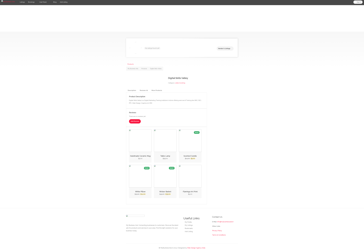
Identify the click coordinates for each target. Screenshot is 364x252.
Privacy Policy (217, 231)
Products (130, 64)
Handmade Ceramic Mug (140, 156)
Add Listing (63, 2)
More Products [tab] (157, 90)
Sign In (358, 2)
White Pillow (140, 192)
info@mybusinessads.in (225, 222)
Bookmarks (189, 228)
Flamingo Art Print (190, 192)
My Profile (188, 222)
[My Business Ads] (8, 1)
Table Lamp (165, 156)
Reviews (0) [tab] (144, 90)
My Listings (189, 225)
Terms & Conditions (219, 235)
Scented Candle (190, 156)
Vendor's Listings (224, 48)
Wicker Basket (165, 192)
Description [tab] (132, 90)
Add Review (135, 121)
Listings (22, 2)
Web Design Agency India (196, 248)
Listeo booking (180, 83)
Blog (54, 2)
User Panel (43, 2)
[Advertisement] (182, 18)
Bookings (31, 2)
